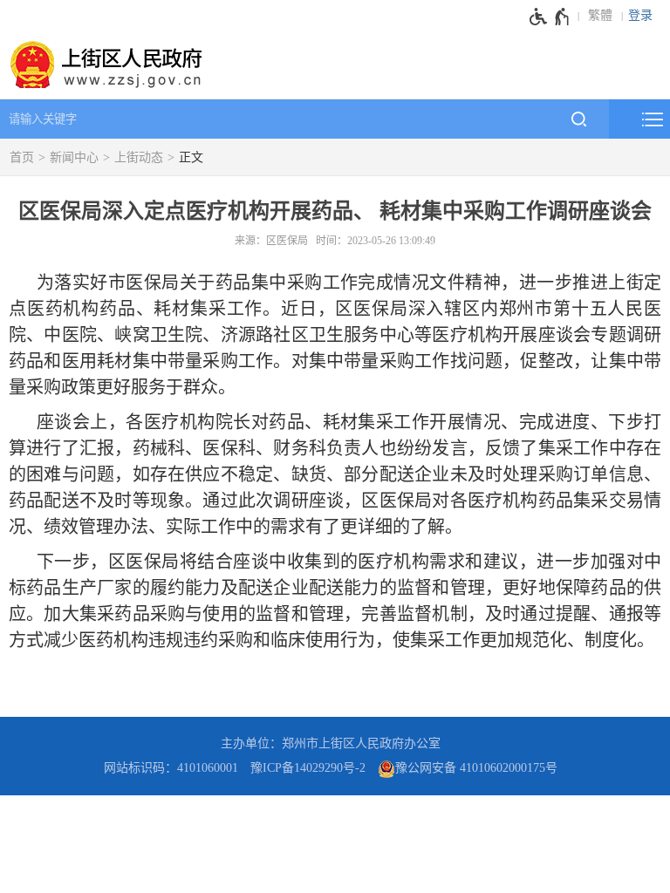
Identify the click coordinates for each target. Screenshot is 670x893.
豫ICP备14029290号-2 (308, 767)
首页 (22, 157)
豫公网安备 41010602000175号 (476, 767)
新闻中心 (74, 157)
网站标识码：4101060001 (171, 767)
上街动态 (138, 157)
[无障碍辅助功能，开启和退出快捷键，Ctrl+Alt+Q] (550, 16)
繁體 (600, 15)
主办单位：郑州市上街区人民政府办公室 (331, 743)
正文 (191, 157)
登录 (640, 15)
